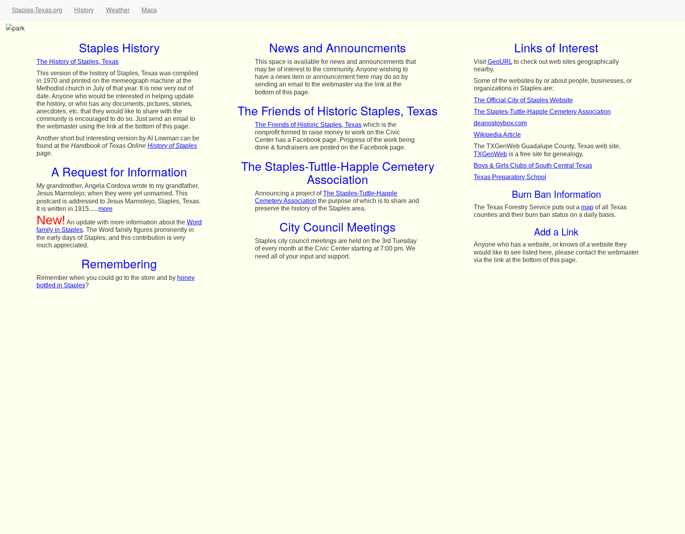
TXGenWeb (490, 154)
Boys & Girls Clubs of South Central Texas (533, 165)
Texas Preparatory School (510, 177)
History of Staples (172, 145)
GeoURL (500, 61)
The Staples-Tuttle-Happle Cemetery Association (542, 111)
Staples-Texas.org (37, 9)
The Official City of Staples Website (523, 100)
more (105, 208)
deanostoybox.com (500, 123)
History (84, 9)
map (587, 207)
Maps (149, 9)
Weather (118, 9)
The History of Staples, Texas (77, 61)
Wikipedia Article (497, 134)
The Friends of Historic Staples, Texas (308, 124)
